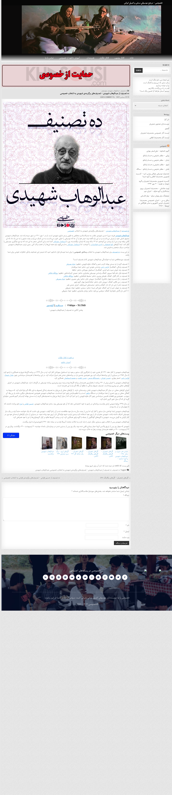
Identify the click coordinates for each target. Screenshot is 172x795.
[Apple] (77, 577)
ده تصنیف (122, 90)
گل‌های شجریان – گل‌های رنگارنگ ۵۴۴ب (91, 454)
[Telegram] (97, 577)
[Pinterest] (57, 577)
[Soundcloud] (70, 577)
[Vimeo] (64, 577)
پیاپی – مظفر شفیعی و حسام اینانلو (155, 155)
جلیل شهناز (7, 375)
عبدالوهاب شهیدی (112, 90)
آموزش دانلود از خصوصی (68, 58)
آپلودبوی (48, 305)
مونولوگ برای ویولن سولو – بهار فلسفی (153, 195)
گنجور (166, 128)
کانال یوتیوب (118, 58)
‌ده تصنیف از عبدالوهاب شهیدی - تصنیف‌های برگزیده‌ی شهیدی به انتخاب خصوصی (79, 470)
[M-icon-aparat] (50, 577)
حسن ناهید (81, 378)
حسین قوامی (27, 403)
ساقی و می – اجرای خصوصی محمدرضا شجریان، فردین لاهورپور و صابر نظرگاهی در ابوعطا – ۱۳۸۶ (152, 203)
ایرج (19, 403)
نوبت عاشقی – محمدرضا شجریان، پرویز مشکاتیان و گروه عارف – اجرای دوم (153, 190)
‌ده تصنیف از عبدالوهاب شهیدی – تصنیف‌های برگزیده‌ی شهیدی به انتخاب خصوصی (93, 93)
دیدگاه (125, 495)
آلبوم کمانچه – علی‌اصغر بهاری (156, 151)
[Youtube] (110, 577)
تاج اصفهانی (107, 244)
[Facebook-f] (123, 577)
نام (126, 525)
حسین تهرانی (104, 378)
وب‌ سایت (124, 537)
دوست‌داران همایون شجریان (158, 124)
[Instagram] (103, 577)
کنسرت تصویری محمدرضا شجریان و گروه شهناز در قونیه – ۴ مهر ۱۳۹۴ (153, 183)
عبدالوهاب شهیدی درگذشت (46, 452)
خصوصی (69, 231)
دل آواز (165, 119)
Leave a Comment (105, 97)
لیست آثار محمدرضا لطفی (158, 137)
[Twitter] (116, 577)
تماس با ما (48, 58)
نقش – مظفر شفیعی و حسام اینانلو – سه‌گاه (151, 169)
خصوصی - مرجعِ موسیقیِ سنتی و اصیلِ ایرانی (142, 3)
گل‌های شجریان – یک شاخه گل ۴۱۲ (76, 452)
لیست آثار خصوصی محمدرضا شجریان (153, 133)
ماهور (87, 393)
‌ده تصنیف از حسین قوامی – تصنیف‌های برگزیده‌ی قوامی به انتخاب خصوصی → (29, 477)
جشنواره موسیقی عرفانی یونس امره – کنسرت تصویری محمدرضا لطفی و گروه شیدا (151, 175)
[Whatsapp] (90, 577)
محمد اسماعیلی (68, 378)
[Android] (83, 577)
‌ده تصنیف (115, 470)
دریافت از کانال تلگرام (64, 357)
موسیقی (103, 90)
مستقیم (58, 305)
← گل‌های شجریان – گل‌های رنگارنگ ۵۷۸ (114, 477)
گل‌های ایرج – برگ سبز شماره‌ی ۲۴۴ (61, 452)
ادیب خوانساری (95, 244)
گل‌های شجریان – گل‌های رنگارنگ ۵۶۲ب (106, 454)
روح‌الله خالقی (52, 273)
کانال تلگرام (103, 58)
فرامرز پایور (103, 267)
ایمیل (125, 531)
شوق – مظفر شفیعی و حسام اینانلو (155, 164)
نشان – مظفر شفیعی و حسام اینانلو (154, 160)
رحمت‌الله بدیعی (92, 378)
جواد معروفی (69, 264)
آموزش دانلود (64, 362)
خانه (130, 58)
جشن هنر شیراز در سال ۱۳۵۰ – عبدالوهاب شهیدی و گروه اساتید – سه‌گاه (120, 456)
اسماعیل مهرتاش (58, 241)
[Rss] (44, 577)
